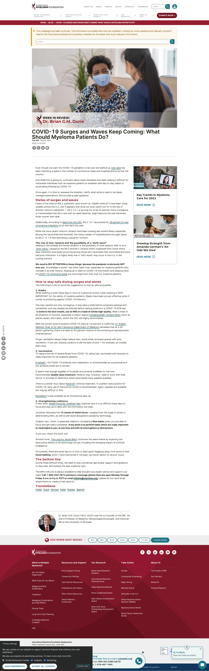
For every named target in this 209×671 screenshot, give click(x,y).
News (99, 7)
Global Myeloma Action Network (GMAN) (131, 600)
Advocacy (129, 7)
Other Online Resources (72, 594)
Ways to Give (143, 16)
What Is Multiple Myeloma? (42, 16)
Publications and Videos (73, 16)
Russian (71, 489)
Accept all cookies (43, 666)
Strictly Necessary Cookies (17, 660)
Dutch (46, 489)
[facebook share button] (34, 147)
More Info (83, 666)
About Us (88, 7)
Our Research (125, 16)
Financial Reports (158, 588)
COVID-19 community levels (52, 274)
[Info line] (138, 661)
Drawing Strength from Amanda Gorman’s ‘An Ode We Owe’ (153, 247)
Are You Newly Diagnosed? (38, 573)
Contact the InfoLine (70, 576)
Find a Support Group (71, 571)
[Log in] (174, 6)
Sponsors (174, 667)
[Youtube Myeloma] (155, 552)
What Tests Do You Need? (43, 580)
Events (108, 7)
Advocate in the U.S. (129, 594)
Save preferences (15, 666)
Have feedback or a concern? (149, 667)
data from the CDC (72, 222)
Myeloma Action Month (131, 608)
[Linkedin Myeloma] (3, 348)
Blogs (118, 7)
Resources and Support (100, 16)
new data (116, 168)
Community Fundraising (131, 576)
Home (43, 22)
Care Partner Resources (72, 582)
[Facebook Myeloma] (3, 338)
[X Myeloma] (3, 343)
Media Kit (155, 582)
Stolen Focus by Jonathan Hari (64, 403)
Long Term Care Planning (43, 614)
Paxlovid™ (71, 383)
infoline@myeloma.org (86, 478)
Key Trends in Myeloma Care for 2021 (153, 196)
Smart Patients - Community (69, 600)
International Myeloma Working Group (100, 580)
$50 (102, 540)
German (55, 489)
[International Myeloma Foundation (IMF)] (56, 6)
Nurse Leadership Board (101, 593)
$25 (92, 540)
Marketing (51, 660)
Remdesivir (41, 396)
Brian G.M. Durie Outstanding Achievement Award (102, 609)
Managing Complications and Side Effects (42, 601)
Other (144, 540)
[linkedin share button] (43, 147)
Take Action (127, 563)
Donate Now (166, 15)
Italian (63, 489)
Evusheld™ (41, 362)
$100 (112, 540)
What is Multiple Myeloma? (40, 564)
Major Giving (126, 582)
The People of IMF (159, 571)
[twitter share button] (38, 147)
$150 (122, 540)
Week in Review (38, 143)
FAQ (33, 628)
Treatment (36, 594)
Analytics (38, 660)
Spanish (80, 489)
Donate (124, 571)
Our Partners (156, 576)
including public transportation (105, 315)
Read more (144, 204)
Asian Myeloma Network (101, 587)
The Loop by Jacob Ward (64, 439)
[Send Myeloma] (3, 357)
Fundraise (143, 7)
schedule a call (125, 658)
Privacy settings (10, 644)
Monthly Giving (127, 588)
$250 (133, 540)
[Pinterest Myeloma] (168, 552)
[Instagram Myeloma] (174, 552)
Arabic (39, 489)
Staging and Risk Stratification (39, 587)
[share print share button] (47, 147)
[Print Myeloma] (3, 352)
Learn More (160, 540)
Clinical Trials (37, 608)
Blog (50, 22)
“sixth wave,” (42, 248)
